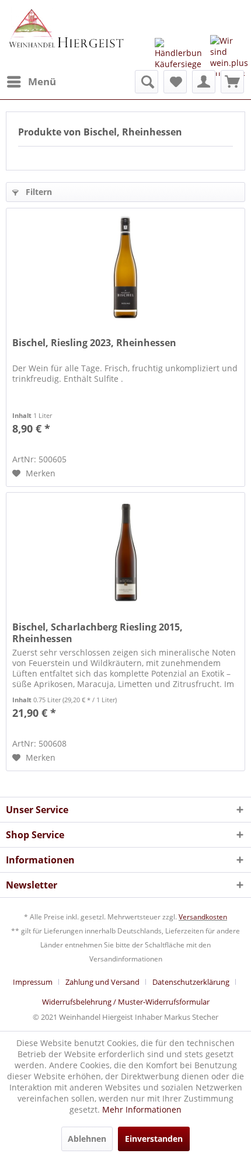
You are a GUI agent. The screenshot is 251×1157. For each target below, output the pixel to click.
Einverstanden (154, 1138)
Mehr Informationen (142, 1109)
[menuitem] (31, 81)
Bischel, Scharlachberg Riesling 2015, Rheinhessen (97, 632)
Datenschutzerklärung (190, 982)
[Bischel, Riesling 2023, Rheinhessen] (125, 266)
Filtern (37, 191)
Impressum (33, 982)
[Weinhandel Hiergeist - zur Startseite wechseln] (66, 35)
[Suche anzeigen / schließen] (146, 81)
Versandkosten (203, 917)
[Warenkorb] (232, 81)
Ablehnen (87, 1138)
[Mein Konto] (203, 81)
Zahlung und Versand (102, 982)
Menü (42, 81)
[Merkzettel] (175, 81)
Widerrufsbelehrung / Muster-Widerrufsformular (126, 1001)
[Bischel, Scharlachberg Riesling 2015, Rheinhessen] (125, 551)
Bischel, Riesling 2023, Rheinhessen (94, 343)
